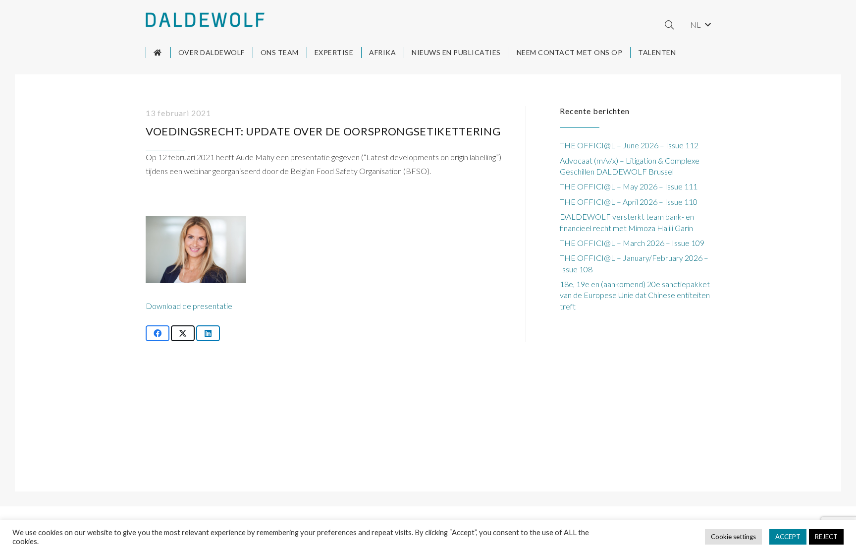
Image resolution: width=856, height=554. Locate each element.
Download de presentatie (189, 305)
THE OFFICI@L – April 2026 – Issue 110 (628, 201)
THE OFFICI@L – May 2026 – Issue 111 (628, 186)
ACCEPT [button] (788, 537)
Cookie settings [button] (733, 537)
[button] (669, 24)
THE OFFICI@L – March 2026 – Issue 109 (632, 242)
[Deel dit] (157, 333)
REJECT (826, 537)
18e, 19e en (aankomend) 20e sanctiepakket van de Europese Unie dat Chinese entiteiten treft (635, 295)
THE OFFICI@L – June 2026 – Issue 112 (629, 145)
